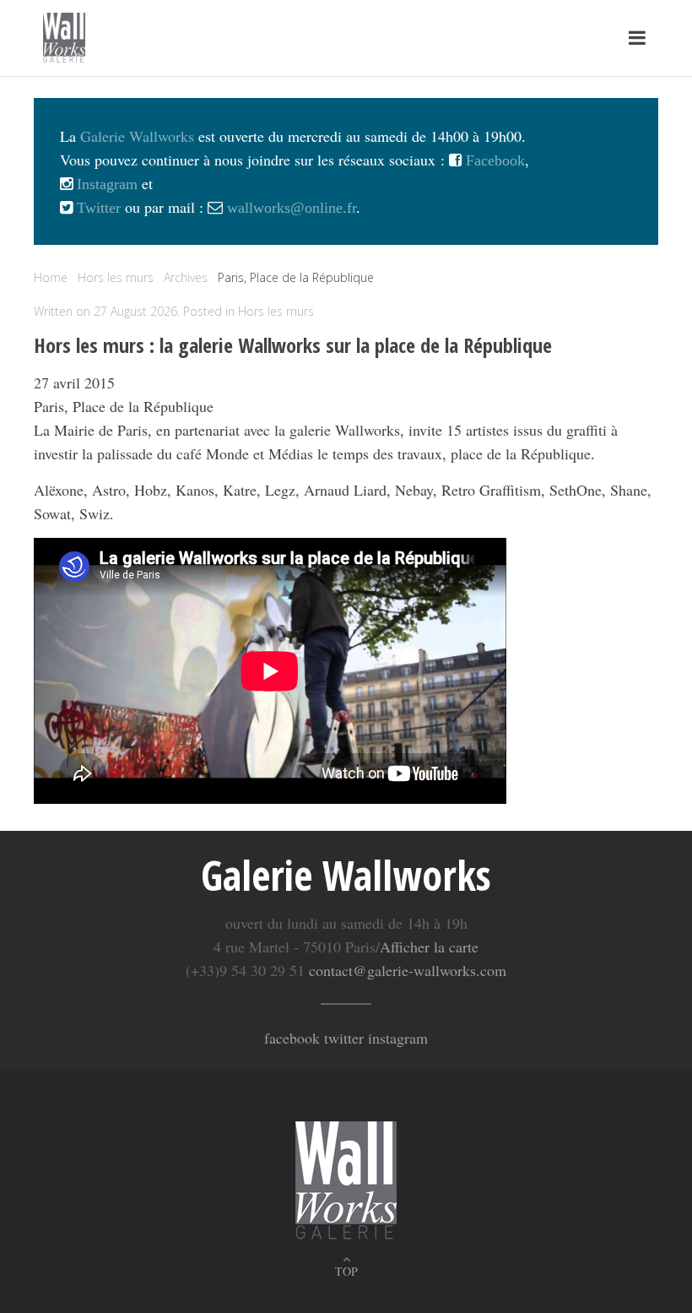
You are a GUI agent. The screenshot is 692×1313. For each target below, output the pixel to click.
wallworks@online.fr (291, 207)
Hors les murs (276, 311)
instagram (398, 1038)
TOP (346, 1271)
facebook (292, 1038)
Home (51, 277)
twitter (344, 1038)
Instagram (105, 184)
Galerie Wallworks (137, 136)
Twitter (97, 207)
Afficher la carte (429, 946)
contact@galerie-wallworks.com (407, 970)
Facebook (493, 160)
